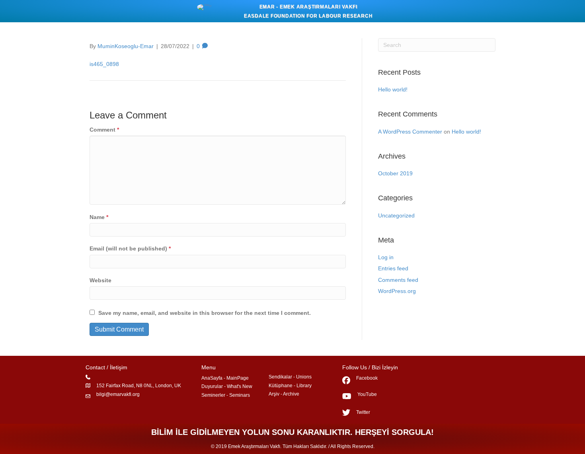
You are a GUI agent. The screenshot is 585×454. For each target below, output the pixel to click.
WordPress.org (397, 291)
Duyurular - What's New (226, 386)
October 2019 (395, 173)
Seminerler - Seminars (225, 395)
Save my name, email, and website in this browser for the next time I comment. (204, 313)
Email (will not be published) (130, 248)
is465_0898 (104, 64)
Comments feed (398, 280)
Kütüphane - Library (290, 385)
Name (99, 217)
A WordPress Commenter (410, 131)
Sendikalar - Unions (290, 377)
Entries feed (393, 268)
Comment (104, 129)
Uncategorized (396, 215)
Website (100, 280)
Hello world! (393, 89)
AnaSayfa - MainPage (225, 378)
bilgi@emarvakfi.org (118, 394)
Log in (386, 257)
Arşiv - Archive (284, 394)
